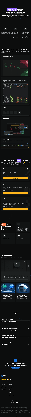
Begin (15, 279)
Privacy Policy (15, 416)
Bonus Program (25, 162)
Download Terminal (15, 367)
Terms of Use (15, 415)
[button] (15, 317)
